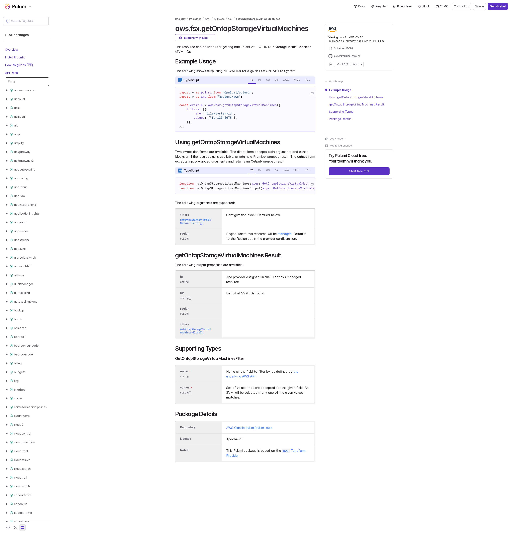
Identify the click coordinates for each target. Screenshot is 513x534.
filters (184, 214)
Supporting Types (341, 111)
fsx (230, 18)
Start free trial (359, 171)
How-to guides (18, 65)
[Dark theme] (15, 527)
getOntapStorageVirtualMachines (258, 18)
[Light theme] (8, 527)
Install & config (15, 57)
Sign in (479, 6)
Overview (11, 49)
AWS (207, 18)
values (185, 387)
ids (182, 293)
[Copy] (312, 93)
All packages (19, 35)
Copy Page (336, 138)
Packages (195, 18)
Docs (361, 6)
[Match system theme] (22, 527)
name (184, 371)
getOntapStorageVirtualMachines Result (356, 104)
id (181, 276)
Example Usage (340, 90)
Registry (381, 6)
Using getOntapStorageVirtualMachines (356, 97)
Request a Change (341, 145)
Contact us (461, 6)
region (184, 233)
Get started (498, 6)
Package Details (340, 118)
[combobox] (26, 21)
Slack (426, 6)
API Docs (11, 72)
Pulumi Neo (404, 6)
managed (285, 234)
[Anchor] (311, 27)
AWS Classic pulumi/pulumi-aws (249, 428)
